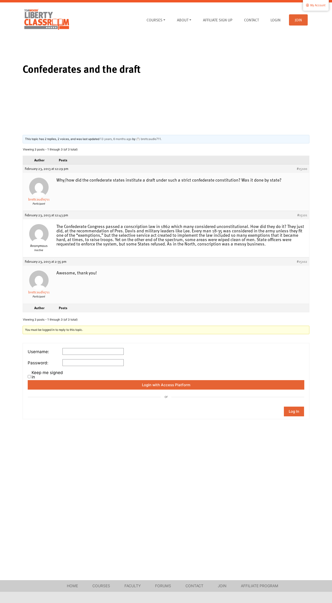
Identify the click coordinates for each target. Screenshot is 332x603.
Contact (251, 20)
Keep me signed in (47, 374)
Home (72, 586)
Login (275, 20)
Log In (294, 411)
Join (298, 20)
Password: (38, 363)
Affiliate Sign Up (217, 20)
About (182, 20)
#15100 (302, 168)
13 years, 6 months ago (115, 139)
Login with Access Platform (166, 385)
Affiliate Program (259, 586)
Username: (38, 352)
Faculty (132, 586)
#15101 (302, 215)
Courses (154, 20)
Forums (163, 586)
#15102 (302, 261)
